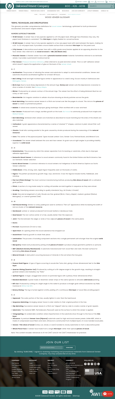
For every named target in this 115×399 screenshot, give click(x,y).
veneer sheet (66, 64)
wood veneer (57, 26)
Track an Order (33, 369)
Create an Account (35, 365)
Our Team (15, 373)
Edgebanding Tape (53, 10)
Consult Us (104, 10)
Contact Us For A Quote (73, 375)
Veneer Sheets (11, 10)
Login (92, 1)
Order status (33, 371)
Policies (50, 371)
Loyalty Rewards (17, 369)
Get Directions (70, 373)
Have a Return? (52, 373)
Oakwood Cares (17, 375)
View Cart (32, 373)
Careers (14, 367)
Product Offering (17, 371)
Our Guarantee (16, 365)
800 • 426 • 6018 (75, 6)
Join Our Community (78, 10)
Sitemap (76, 396)
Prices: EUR (112, 1)
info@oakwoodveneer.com (74, 365)
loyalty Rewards (93, 10)
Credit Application (34, 367)
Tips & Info (51, 363)
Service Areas (16, 377)
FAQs (49, 367)
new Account (100, 1)
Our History (15, 363)
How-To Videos (52, 365)
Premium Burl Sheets (38, 10)
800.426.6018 (70, 363)
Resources (65, 10)
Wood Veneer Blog (53, 369)
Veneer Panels (23, 10)
